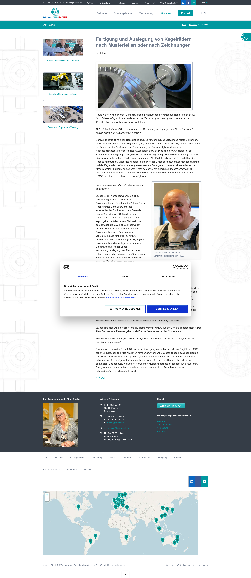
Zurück (102, 378)
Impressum (202, 565)
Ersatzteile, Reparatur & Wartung (63, 127)
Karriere (127, 457)
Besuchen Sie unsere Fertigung (63, 93)
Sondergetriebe (164, 424)
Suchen (205, 13)
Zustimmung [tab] (82, 276)
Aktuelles (193, 24)
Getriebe (161, 421)
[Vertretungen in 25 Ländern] (120, 554)
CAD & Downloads (51, 469)
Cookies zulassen (167, 309)
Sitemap (170, 565)
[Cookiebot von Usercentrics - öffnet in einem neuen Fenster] (175, 267)
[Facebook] (188, 2)
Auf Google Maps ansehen (116, 427)
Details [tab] (125, 276)
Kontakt (87, 469)
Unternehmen (144, 457)
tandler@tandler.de (115, 422)
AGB (178, 565)
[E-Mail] (193, 2)
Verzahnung (162, 427)
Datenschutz (189, 565)
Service (177, 457)
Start (184, 24)
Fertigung (162, 457)
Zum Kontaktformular (171, 406)
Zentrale (161, 430)
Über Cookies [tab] (169, 276)
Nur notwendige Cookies (125, 309)
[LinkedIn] (183, 2)
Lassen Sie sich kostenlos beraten (63, 60)
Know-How (72, 469)
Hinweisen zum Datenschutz (121, 297)
